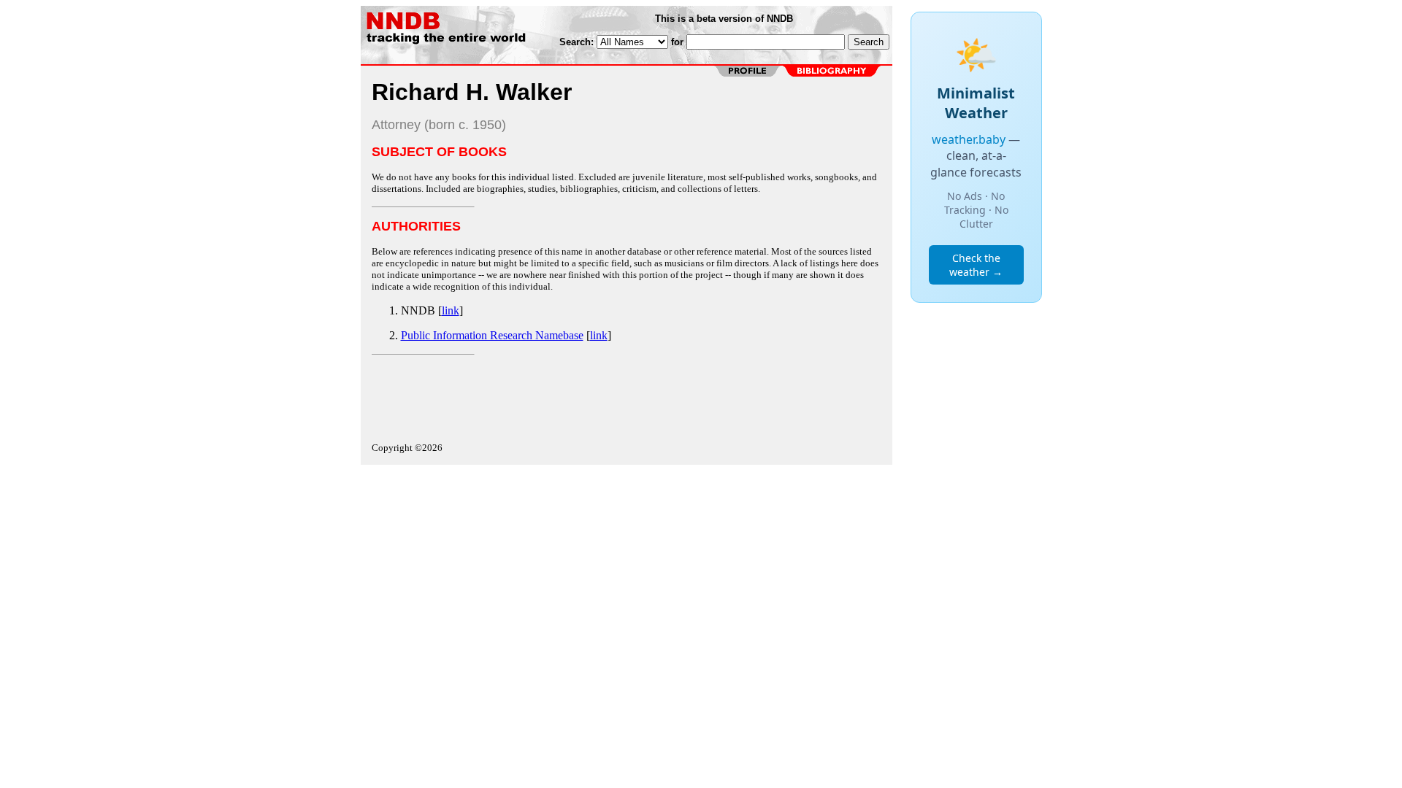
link (450, 310)
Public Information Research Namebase (492, 335)
